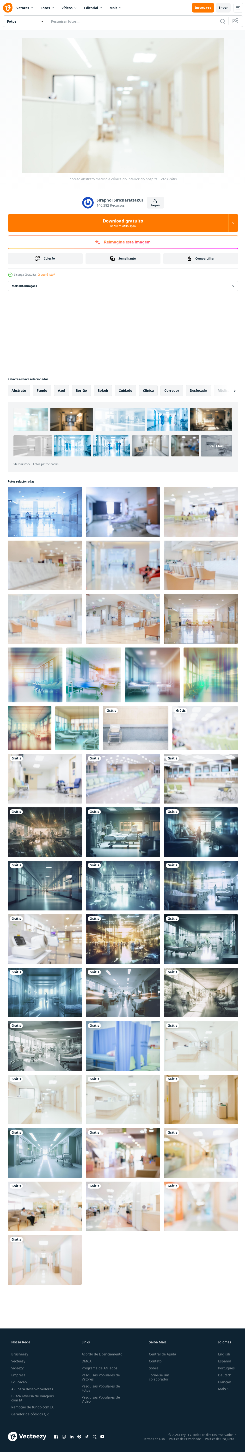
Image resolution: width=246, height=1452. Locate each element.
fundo (42, 390)
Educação (18, 1371)
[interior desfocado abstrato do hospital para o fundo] (197, 1143)
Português (223, 1357)
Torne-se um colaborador (157, 1366)
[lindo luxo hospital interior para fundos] (197, 511)
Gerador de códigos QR (29, 1403)
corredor (171, 390)
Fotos (45, 8)
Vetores (22, 8)
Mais (113, 8)
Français (221, 1371)
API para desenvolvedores (32, 1378)
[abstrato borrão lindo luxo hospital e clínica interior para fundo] (197, 617)
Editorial (91, 8)
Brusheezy (19, 1343)
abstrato (19, 390)
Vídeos (67, 8)
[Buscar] (219, 21)
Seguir (153, 205)
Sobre (151, 1357)
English (221, 1343)
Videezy (17, 1357)
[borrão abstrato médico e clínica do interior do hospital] (197, 1038)
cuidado (125, 390)
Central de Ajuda (160, 1343)
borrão (81, 390)
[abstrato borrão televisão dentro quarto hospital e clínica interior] (121, 511)
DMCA (85, 1350)
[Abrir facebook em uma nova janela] (56, 1425)
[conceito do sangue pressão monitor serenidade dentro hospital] (44, 932)
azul (61, 390)
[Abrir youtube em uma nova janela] (102, 1425)
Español (221, 1350)
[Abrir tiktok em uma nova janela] (87, 1425)
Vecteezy (18, 1350)
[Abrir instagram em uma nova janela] (64, 1425)
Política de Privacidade (181, 1427)
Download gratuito (121, 223)
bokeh (103, 390)
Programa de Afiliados (98, 1357)
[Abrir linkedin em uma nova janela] (72, 1425)
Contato (153, 1350)
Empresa (18, 1364)
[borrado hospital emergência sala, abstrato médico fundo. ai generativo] (44, 827)
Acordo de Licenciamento (100, 1343)
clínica (148, 390)
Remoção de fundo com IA (32, 1396)
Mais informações (24, 286)
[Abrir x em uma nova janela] (95, 1425)
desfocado (198, 390)
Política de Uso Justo (216, 1427)
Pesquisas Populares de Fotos (99, 1377)
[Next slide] (227, 390)
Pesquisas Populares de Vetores (99, 1366)
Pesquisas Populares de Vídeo (99, 1388)
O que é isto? (46, 275)
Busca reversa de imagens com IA (32, 1387)
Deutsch (221, 1364)
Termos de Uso (150, 1427)
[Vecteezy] (7, 8)
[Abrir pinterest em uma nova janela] (79, 1425)
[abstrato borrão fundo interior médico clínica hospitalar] (44, 564)
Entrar (219, 8)
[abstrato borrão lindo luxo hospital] (202, 724)
